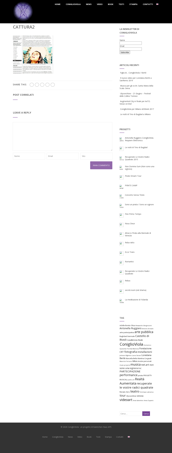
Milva (134, 361)
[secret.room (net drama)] (122, 291)
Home (57, 4)
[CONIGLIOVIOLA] (23, 22)
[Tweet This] (37, 85)
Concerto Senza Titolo (134, 195)
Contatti (148, 4)
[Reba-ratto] (122, 244)
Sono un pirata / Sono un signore (139, 204)
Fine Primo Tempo (133, 214)
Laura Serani (136, 355)
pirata (140, 375)
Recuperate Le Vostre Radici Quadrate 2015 (137, 158)
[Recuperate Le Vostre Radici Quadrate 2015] (122, 158)
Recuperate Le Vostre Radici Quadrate (137, 272)
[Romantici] (122, 263)
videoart (126, 399)
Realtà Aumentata (132, 381)
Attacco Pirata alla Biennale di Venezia (138, 234)
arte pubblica (144, 332)
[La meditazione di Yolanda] (122, 301)
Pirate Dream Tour (133, 176)
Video (100, 4)
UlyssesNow (131, 396)
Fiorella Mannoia (133, 349)
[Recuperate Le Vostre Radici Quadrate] (122, 272)
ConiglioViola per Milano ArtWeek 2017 (137, 109)
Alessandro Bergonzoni (143, 325)
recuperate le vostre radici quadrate (136, 385)
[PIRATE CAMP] (122, 187)
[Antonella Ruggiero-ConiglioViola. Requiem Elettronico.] (122, 139)
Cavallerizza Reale (135, 340)
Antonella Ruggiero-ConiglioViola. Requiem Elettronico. (139, 139)
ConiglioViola (73, 4)
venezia (140, 395)
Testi (121, 4)
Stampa (133, 4)
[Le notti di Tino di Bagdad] (122, 149)
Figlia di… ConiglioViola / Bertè (133, 72)
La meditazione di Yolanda (136, 299)
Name (122, 40)
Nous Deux (130, 223)
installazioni (144, 351)
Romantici (129, 261)
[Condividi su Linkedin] (42, 85)
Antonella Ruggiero (130, 328)
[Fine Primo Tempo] (122, 215)
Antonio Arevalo (147, 329)
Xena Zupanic (149, 400)
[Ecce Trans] (122, 253)
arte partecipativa (127, 332)
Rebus (127, 280)
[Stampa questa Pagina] (53, 85)
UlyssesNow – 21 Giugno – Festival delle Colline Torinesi (135, 94)
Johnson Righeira (125, 355)
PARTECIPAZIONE (130, 371)
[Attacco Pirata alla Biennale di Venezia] (122, 234)
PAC (139, 368)
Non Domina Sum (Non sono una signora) (139, 167)
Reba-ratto (129, 242)
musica (135, 364)
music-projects (125, 365)
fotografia (130, 352)
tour (123, 395)
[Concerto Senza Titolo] (122, 196)
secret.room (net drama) (135, 290)
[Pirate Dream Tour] (122, 177)
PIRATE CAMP (131, 185)
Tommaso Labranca (146, 392)
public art (131, 380)
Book (110, 4)
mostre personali (144, 361)
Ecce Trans (130, 252)
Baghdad (123, 336)
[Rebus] (122, 282)
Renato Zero (125, 392)
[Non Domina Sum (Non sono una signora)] (122, 168)
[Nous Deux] (122, 225)
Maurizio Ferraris (126, 361)
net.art (145, 364)
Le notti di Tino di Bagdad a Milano (135, 114)
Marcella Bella (131, 358)
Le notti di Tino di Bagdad (136, 147)
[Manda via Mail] (47, 85)
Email (122, 46)
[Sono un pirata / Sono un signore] (122, 206)
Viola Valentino (138, 400)
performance (128, 375)
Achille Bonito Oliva (127, 325)
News (89, 4)
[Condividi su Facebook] (32, 85)
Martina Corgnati (144, 358)
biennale (131, 336)
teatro (134, 391)
